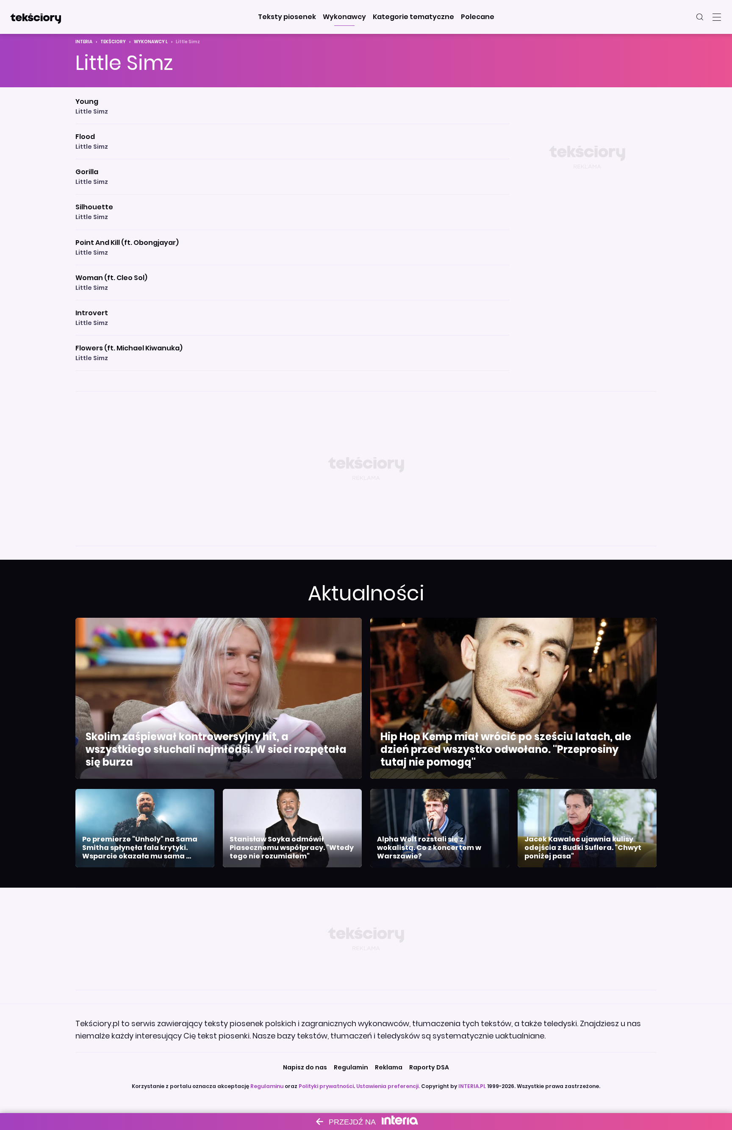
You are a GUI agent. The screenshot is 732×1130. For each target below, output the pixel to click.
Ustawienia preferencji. (388, 1086)
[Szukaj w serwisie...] (699, 17)
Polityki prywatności (326, 1086)
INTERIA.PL (472, 1086)
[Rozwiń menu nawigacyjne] (716, 17)
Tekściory (113, 42)
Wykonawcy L (151, 42)
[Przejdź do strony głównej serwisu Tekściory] (35, 17)
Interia (83, 42)
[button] (287, 17)
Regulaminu (266, 1086)
